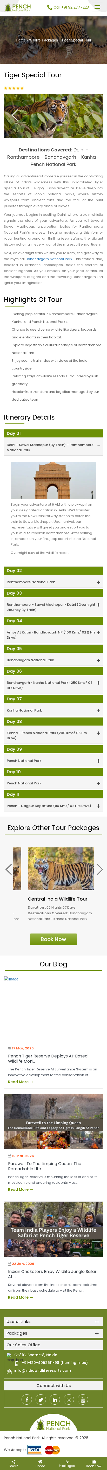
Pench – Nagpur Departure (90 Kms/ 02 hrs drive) (49, 799)
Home (21, 40)
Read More (19, 1081)
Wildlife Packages (43, 40)
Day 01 (14, 433)
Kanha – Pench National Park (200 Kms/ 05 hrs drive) (47, 730)
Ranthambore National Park (31, 576)
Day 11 (13, 794)
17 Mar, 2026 (23, 1048)
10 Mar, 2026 (23, 1155)
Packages (67, 1466)
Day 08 (14, 721)
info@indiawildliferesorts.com (42, 1370)
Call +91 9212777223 (70, 7)
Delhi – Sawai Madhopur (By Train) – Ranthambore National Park (50, 441)
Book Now (53, 939)
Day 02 (14, 571)
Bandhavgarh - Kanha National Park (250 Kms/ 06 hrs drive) (49, 679)
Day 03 (14, 593)
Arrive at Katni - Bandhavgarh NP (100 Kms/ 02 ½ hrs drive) (51, 629)
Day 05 (14, 649)
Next (89, 115)
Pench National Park (24, 754)
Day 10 (14, 772)
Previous (15, 115)
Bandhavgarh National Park (49, 258)
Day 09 (14, 749)
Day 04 (14, 621)
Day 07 (14, 699)
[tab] (53, 442)
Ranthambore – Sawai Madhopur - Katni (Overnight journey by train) (51, 601)
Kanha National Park (24, 704)
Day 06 (14, 671)
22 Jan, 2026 (23, 1263)
